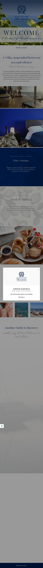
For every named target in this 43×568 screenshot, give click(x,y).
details (21, 297)
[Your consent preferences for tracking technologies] (2, 426)
